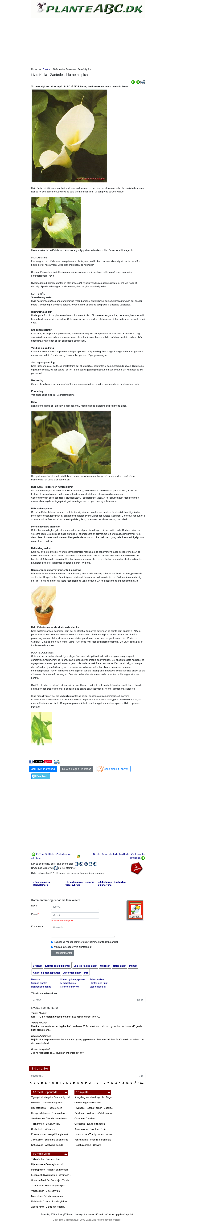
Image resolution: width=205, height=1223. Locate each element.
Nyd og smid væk (69, 986)
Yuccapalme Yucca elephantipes (48, 1185)
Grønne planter (39, 982)
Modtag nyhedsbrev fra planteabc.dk (73, 946)
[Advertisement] (88, 41)
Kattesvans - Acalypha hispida (47, 1144)
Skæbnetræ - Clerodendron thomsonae (51, 1118)
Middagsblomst (68, 982)
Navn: (34, 905)
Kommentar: (38, 926)
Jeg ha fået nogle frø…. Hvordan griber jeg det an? (57, 1052)
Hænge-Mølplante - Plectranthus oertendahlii (51, 1113)
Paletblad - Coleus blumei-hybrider (49, 1201)
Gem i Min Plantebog (43, 769)
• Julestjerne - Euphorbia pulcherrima (112, 883)
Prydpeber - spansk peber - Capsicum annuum (94, 1107)
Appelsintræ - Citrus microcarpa (48, 1206)
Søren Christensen (41, 1035)
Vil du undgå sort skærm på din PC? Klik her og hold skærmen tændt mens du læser (79, 86)
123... (141, 1082)
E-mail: (35, 914)
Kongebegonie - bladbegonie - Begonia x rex (94, 1097)
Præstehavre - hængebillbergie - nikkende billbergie (51, 1134)
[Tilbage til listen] (79, 855)
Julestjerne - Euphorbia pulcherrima (49, 1139)
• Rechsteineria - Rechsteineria (42, 883)
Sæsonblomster (98, 986)
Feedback (42, 776)
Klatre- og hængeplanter (72, 979)
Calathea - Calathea (84, 1118)
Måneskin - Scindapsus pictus (47, 1196)
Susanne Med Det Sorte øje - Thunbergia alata (51, 1180)
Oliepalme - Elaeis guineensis (89, 1123)
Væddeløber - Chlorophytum (46, 1190)
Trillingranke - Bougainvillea (45, 1123)
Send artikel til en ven (116, 769)
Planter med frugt (98, 982)
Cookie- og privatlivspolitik (88, 1102)
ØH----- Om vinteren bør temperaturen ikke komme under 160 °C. (65, 1016)
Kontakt (100, 1214)
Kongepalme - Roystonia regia (90, 1129)
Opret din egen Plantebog (76, 769)
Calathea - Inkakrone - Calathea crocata (94, 1113)
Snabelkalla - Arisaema (43, 1129)
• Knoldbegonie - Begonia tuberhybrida (80, 883)
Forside (46, 69)
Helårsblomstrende (41, 986)
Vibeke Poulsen (39, 1012)
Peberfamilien (97, 979)
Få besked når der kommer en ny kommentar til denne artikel (86, 941)
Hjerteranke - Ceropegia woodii (47, 1164)
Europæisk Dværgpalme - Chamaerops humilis (51, 1174)
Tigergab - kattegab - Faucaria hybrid (50, 1097)
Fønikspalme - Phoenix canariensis (92, 1139)
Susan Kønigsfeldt (40, 1049)
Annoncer (89, 1214)
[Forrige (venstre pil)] (133, 81)
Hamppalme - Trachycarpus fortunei (93, 1134)
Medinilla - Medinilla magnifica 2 (47, 1102)
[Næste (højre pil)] (137, 81)
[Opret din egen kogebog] (135, 910)
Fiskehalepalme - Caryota (87, 1144)
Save (49, 761)
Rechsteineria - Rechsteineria (46, 1107)
